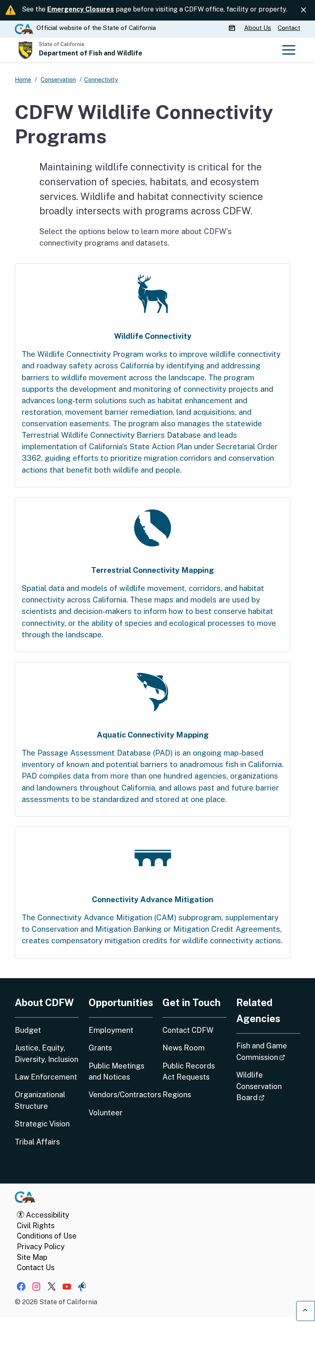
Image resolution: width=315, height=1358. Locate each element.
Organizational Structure (40, 1100)
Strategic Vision (42, 1123)
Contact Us (36, 1267)
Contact (289, 27)
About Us (257, 27)
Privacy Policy (41, 1246)
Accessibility (46, 1215)
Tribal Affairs (37, 1141)
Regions (176, 1094)
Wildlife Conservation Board (268, 1086)
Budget (28, 1030)
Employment (111, 1030)
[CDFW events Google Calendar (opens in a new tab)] (232, 28)
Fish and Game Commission (268, 1051)
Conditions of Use (47, 1236)
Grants (100, 1047)
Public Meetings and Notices (116, 1071)
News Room (183, 1047)
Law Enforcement (46, 1077)
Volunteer (106, 1112)
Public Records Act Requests (188, 1071)
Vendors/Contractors (121, 1094)
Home (23, 79)
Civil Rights (36, 1225)
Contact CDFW (187, 1030)
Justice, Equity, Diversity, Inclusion (46, 1053)
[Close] (303, 10)
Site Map (32, 1257)
